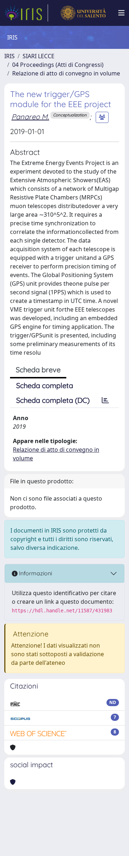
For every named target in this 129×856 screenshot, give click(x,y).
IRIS (9, 56)
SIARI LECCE (38, 56)
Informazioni (35, 573)
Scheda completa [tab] (44, 385)
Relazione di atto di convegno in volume (66, 73)
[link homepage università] (83, 13)
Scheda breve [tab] (38, 369)
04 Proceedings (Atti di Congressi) (58, 65)
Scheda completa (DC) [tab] (53, 400)
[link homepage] (26, 13)
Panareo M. (30, 116)
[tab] (105, 400)
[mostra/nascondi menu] (121, 13)
